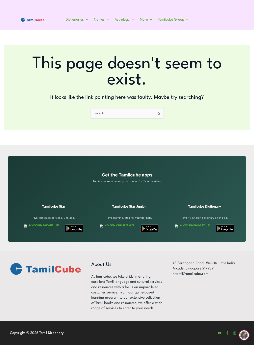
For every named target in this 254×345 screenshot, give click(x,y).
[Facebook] (227, 333)
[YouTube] (219, 333)
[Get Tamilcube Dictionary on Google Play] (225, 228)
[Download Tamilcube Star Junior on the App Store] (118, 228)
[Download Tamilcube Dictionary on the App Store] (193, 228)
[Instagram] (235, 333)
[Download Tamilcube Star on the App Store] (42, 228)
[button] (86, 20)
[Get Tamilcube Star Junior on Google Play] (149, 228)
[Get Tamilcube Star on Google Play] (74, 228)
